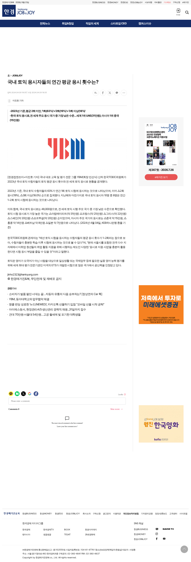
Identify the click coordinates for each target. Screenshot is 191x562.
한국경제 (26, 529)
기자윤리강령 (147, 513)
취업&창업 (68, 23)
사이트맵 (183, 513)
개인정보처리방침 (131, 513)
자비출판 (157, 2)
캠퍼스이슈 (144, 23)
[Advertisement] (95, 50)
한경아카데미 (91, 529)
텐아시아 (26, 534)
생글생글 (47, 534)
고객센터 (173, 513)
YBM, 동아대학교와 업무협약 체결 (29, 299)
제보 (167, 2)
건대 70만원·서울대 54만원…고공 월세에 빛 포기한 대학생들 (45, 314)
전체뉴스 (45, 23)
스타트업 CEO (119, 23)
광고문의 (107, 513)
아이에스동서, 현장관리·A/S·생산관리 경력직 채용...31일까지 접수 (47, 309)
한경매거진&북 (8, 2)
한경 (98, 2)
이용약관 (117, 513)
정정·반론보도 (161, 513)
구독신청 (176, 2)
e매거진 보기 (161, 177)
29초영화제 (90, 534)
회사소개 (86, 513)
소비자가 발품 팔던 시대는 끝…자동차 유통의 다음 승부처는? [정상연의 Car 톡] (55, 294)
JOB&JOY (17, 75)
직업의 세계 (92, 23)
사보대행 (148, 2)
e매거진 (185, 2)
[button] (178, 12)
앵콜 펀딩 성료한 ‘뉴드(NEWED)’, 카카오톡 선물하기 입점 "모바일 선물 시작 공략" (56, 304)
